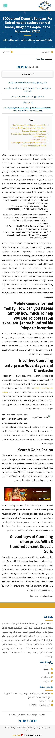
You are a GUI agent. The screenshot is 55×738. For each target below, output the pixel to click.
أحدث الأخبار (40, 59)
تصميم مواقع (36, 735)
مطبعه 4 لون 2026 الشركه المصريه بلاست (27, 96)
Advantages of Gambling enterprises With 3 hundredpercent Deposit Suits (28, 144)
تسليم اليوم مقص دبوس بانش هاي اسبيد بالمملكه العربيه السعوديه (27, 89)
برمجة (28, 735)
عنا (49, 673)
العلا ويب (16, 735)
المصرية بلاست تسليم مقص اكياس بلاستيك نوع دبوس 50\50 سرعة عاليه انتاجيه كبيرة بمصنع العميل (27, 109)
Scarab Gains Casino (38, 139)
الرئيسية (46, 669)
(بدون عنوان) (27, 102)
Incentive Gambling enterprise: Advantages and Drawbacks (28, 135)
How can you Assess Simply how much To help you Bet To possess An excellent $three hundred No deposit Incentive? (28, 128)
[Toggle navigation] (5, 5)
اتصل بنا (47, 681)
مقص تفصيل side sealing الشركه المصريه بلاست (27, 82)
